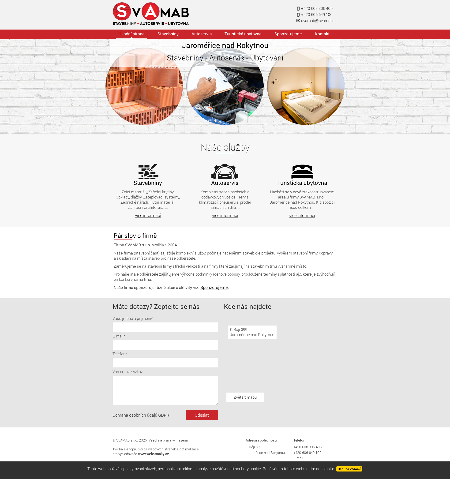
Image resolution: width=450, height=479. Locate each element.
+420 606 (300, 452)
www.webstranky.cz (153, 453)
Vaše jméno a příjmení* (132, 318)
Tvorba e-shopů (124, 449)
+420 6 (298, 447)
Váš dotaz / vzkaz (127, 371)
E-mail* (118, 336)
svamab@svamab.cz (319, 20)
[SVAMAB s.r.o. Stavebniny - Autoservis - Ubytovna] (151, 14)
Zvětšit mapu (245, 397)
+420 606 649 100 (317, 14)
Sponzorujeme (214, 287)
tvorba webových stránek (157, 449)
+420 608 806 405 (317, 8)
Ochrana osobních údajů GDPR (140, 415)
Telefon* (119, 353)
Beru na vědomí (349, 469)
